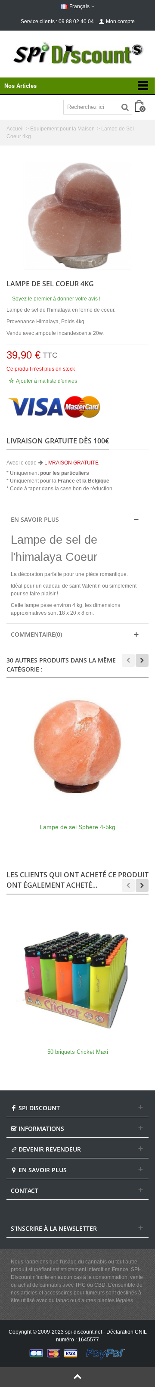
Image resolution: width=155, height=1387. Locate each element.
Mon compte (120, 22)
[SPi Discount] (77, 53)
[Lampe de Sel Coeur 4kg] (77, 215)
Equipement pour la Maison (62, 129)
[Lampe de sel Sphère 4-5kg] (77, 749)
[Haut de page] (77, 1377)
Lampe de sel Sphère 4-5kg (77, 827)
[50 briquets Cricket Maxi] (77, 974)
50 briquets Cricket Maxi (77, 1052)
